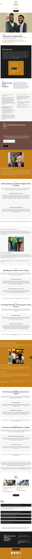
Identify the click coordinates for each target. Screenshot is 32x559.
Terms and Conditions (17, 556)
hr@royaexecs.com (22, 467)
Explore (13, 334)
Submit (6, 146)
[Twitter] (14, 553)
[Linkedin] (17, 553)
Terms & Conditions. (25, 138)
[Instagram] (20, 553)
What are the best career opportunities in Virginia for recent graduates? (11, 505)
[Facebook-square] (12, 553)
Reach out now (24, 260)
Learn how (17, 454)
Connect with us (16, 381)
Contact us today (18, 298)
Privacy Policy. (20, 138)
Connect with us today (25, 221)
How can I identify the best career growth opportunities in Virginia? (10, 512)
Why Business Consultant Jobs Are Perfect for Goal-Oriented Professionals (9, 488)
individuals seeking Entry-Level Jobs (17, 57)
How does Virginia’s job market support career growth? (9, 515)
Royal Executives (18, 557)
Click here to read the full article (7, 491)
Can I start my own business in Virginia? (6, 522)
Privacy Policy (12, 556)
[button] (31, 357)
